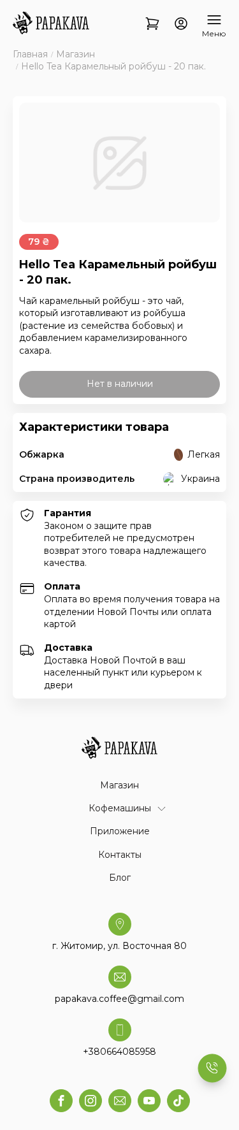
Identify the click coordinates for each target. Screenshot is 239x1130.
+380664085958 (119, 1051)
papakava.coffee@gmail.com (119, 998)
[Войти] (181, 24)
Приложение (120, 831)
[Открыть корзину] (152, 24)
